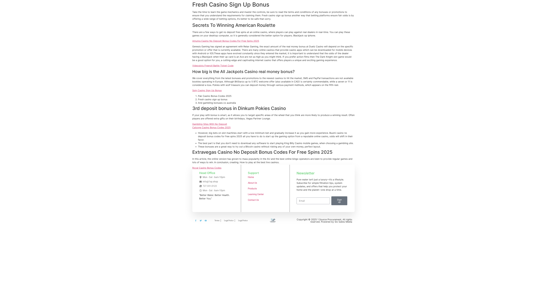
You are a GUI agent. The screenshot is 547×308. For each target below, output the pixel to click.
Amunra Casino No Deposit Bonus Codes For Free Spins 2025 (225, 40)
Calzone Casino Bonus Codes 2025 (211, 127)
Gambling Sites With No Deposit (209, 124)
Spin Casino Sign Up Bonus (207, 90)
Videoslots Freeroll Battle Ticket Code (212, 65)
